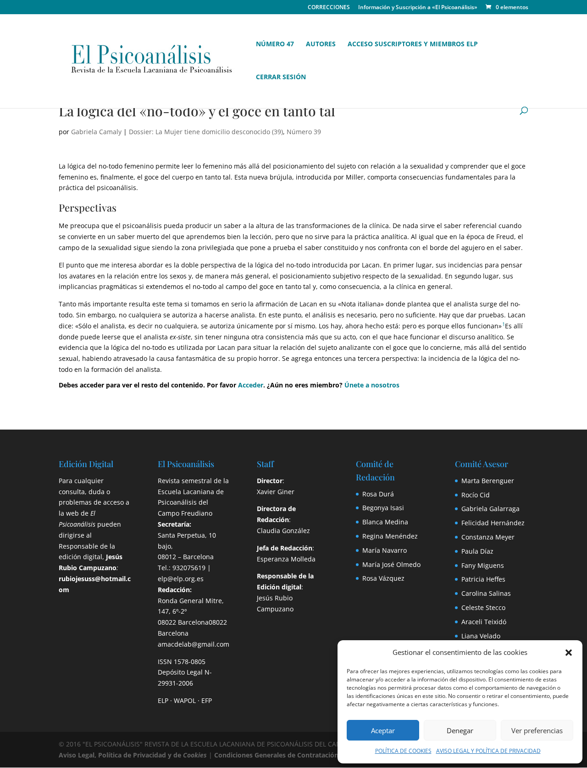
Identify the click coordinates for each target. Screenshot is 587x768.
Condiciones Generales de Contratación (276, 755)
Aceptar (383, 730)
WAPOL (185, 700)
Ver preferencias (537, 730)
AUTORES (321, 44)
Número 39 (304, 131)
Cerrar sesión (281, 77)
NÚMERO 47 (275, 44)
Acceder (250, 385)
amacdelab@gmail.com (193, 644)
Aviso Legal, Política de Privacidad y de (133, 755)
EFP (206, 700)
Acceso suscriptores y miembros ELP (413, 44)
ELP (163, 700)
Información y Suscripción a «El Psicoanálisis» (417, 8)
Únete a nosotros (371, 385)
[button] (568, 652)
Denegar (460, 730)
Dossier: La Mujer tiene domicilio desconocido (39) (206, 131)
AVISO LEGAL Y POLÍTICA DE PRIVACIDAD (488, 751)
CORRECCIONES (329, 8)
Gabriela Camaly (96, 131)
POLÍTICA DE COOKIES (403, 751)
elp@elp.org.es (181, 578)
